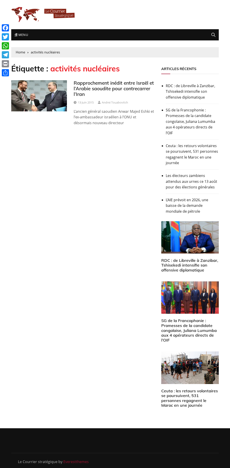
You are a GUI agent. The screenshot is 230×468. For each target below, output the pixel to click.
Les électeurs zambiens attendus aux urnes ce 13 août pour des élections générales (191, 181)
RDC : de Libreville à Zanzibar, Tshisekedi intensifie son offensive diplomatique (190, 91)
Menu (22, 35)
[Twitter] (5, 36)
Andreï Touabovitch (115, 102)
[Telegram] (5, 54)
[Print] (5, 63)
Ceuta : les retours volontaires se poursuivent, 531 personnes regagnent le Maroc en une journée (192, 154)
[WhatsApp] (5, 45)
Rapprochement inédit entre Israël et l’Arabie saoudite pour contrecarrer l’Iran (114, 88)
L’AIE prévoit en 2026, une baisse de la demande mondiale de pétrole (187, 205)
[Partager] (5, 72)
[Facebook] (5, 27)
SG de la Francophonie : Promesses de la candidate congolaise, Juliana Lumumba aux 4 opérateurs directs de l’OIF (190, 121)
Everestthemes (76, 461)
